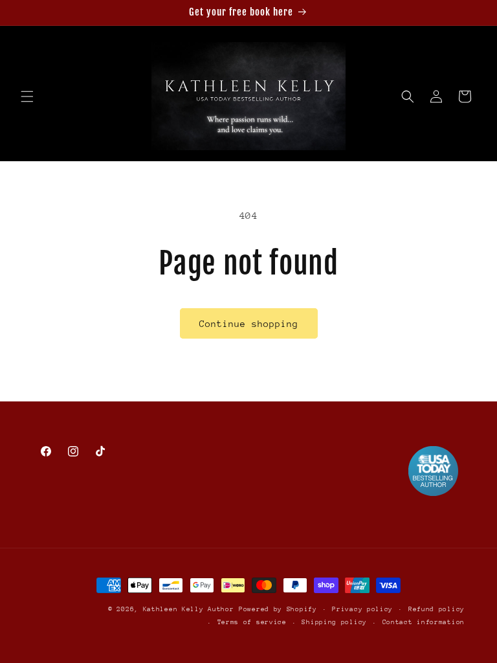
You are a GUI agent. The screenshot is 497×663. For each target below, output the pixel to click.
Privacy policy (362, 609)
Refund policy (436, 609)
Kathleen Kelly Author (188, 609)
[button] (27, 96)
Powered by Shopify (278, 609)
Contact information (423, 622)
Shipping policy (334, 622)
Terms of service (252, 622)
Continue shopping (248, 324)
